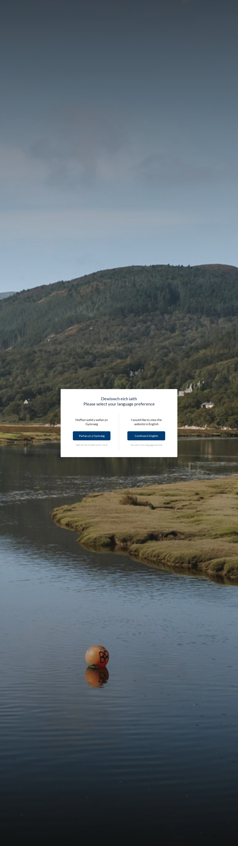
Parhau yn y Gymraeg (92, 435)
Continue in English (146, 435)
